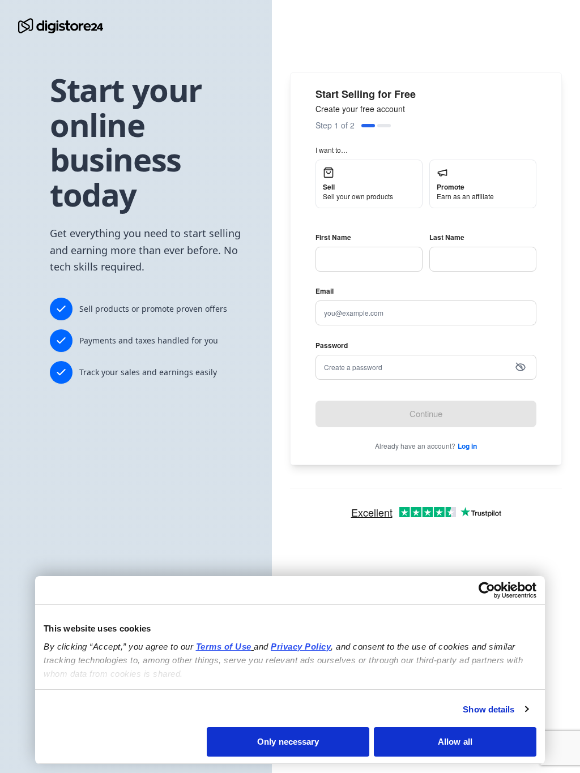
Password (331, 345)
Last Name (446, 237)
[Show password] (520, 367)
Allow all (455, 741)
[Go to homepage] (60, 25)
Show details (488, 709)
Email (324, 291)
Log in (467, 446)
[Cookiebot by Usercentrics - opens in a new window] (486, 590)
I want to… (331, 149)
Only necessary (288, 741)
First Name (333, 237)
